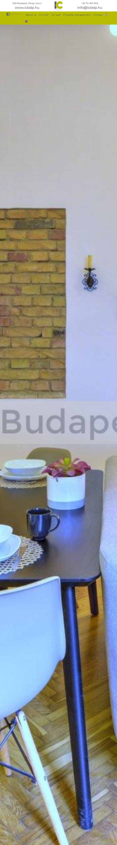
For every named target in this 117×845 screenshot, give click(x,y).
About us (31, 14)
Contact (98, 14)
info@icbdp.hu (89, 7)
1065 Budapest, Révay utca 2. (27, 3)
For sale (56, 14)
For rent (44, 14)
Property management (77, 14)
